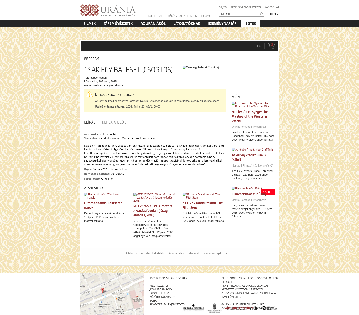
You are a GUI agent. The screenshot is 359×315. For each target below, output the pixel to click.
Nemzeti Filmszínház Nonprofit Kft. (253, 165)
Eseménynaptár (222, 23)
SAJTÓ (223, 7)
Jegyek (250, 23)
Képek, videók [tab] (114, 122)
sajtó (153, 300)
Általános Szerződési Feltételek (145, 253)
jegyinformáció (161, 289)
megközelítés (159, 285)
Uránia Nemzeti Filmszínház (249, 126)
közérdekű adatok (162, 297)
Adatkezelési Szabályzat (184, 253)
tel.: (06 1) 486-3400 (199, 16)
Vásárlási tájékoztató (216, 253)
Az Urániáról (153, 23)
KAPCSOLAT (271, 7)
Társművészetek (118, 23)
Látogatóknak (186, 23)
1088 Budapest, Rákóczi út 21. (167, 16)
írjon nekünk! (159, 293)
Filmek (90, 23)
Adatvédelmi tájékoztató (167, 304)
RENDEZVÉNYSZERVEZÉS (246, 7)
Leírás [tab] (90, 122)
